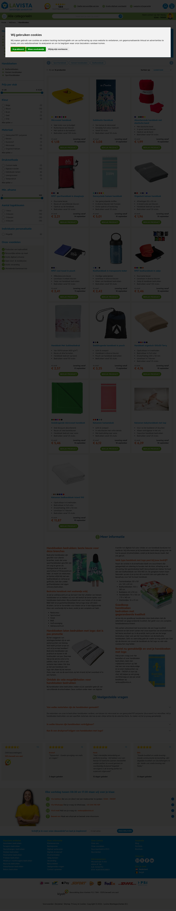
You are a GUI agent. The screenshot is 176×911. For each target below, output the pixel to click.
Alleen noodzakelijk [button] (36, 49)
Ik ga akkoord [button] (18, 49)
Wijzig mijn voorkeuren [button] (57, 49)
